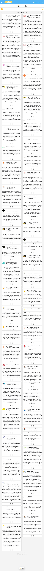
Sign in (35, 2)
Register (39, 2)
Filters (40, 9)
